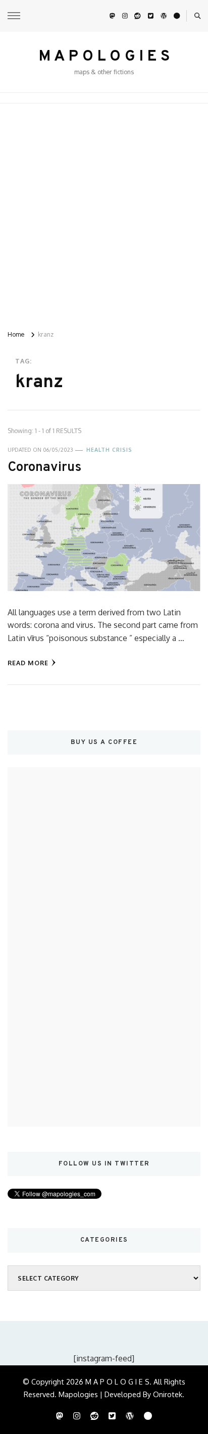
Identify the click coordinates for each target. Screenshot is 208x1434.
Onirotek (167, 1394)
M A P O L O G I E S (104, 56)
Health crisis (109, 449)
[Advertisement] (104, 212)
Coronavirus (44, 467)
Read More (28, 663)
